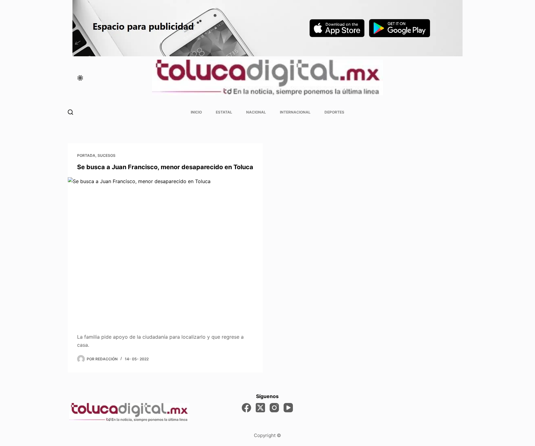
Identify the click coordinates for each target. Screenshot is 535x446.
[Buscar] (70, 112)
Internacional (295, 112)
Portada (86, 155)
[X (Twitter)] (260, 407)
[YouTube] (288, 407)
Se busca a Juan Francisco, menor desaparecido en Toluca (165, 167)
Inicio (196, 112)
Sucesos (106, 155)
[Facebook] (246, 407)
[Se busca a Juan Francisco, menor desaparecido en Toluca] (165, 250)
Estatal (224, 112)
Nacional (256, 112)
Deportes (334, 112)
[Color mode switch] (80, 78)
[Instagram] (274, 407)
